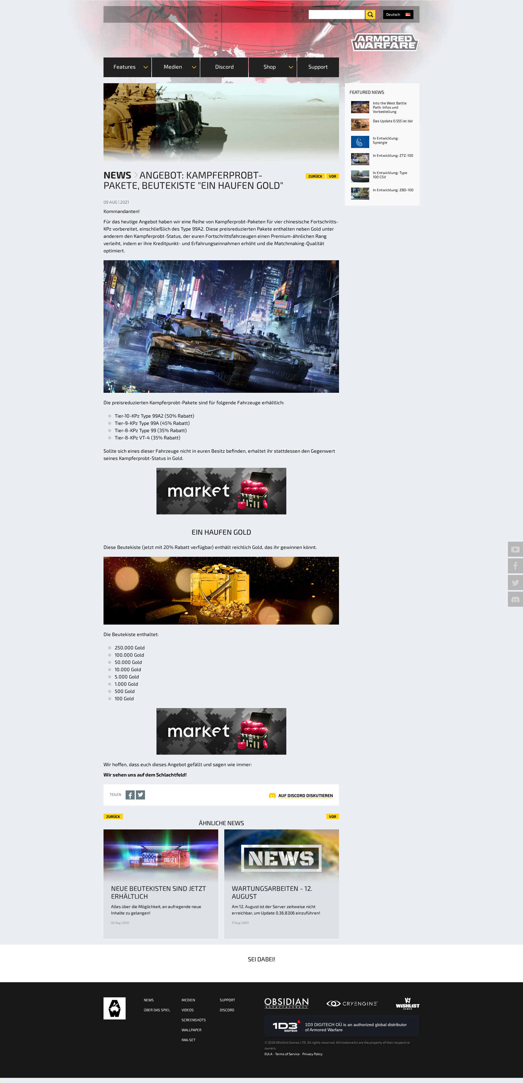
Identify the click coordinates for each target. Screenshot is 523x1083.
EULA (268, 1054)
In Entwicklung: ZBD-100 (393, 190)
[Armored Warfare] (385, 42)
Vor (332, 176)
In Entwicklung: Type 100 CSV (390, 174)
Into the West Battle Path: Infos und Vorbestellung (389, 107)
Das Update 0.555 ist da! (393, 121)
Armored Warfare (115, 1008)
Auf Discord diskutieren (305, 795)
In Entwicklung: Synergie (386, 140)
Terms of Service (287, 1054)
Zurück (315, 176)
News (117, 174)
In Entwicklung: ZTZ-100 (393, 155)
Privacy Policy (312, 1054)
